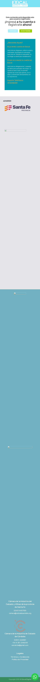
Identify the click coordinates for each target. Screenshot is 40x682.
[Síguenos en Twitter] (24, 668)
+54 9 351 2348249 (20, 643)
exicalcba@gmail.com (20, 645)
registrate (15, 25)
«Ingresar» (19, 50)
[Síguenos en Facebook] (15, 668)
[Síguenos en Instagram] (19, 668)
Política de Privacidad (20, 659)
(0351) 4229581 (20, 640)
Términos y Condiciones (20, 657)
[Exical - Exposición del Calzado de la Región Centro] (20, 4)
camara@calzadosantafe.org (20, 613)
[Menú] (3, 3)
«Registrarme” (20, 66)
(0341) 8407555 (20, 611)
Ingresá (11, 22)
